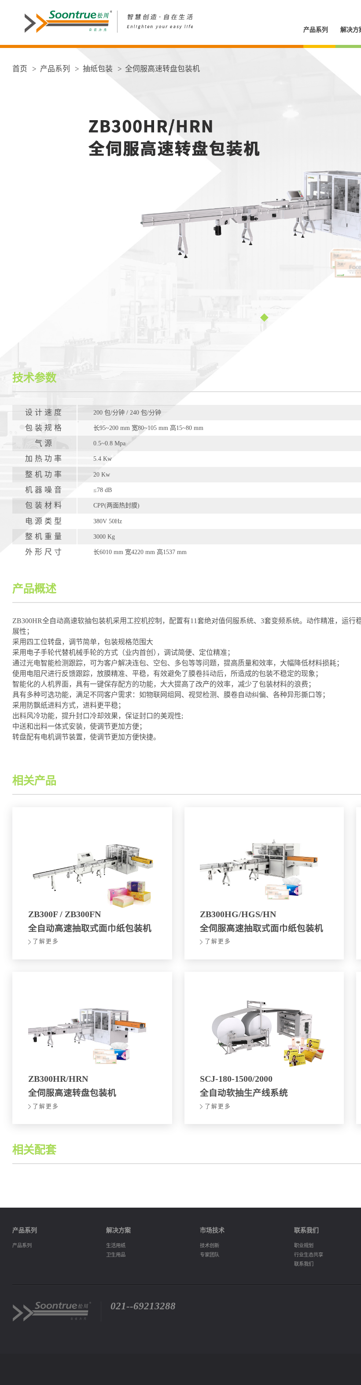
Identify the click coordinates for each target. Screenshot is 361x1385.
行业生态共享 (308, 1254)
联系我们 (303, 1264)
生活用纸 (115, 1245)
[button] (264, 317)
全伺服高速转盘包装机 (162, 69)
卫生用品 (115, 1254)
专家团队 (209, 1254)
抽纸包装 (98, 69)
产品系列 (315, 29)
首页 (19, 69)
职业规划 (303, 1245)
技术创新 (209, 1245)
